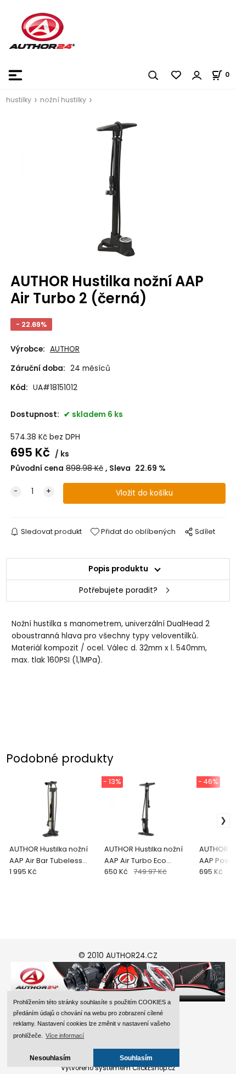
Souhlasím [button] (136, 1057)
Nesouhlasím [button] (50, 1057)
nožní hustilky (63, 99)
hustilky (18, 99)
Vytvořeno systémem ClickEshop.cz (118, 1068)
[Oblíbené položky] (177, 75)
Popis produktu (118, 569)
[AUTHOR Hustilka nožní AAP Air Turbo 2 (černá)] (118, 190)
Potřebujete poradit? (118, 590)
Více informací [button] (65, 1035)
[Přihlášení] (197, 75)
